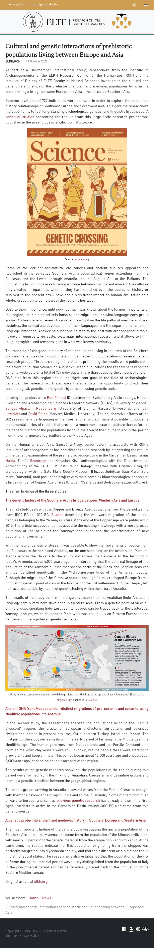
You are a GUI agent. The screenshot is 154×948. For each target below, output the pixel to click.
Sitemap (11, 935)
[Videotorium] (110, 4)
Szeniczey (38, 460)
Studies (57, 514)
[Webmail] (140, 4)
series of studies (19, 116)
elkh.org (41, 881)
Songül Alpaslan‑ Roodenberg (30, 408)
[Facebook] (104, 4)
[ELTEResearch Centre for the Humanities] (77, 22)
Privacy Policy (29, 935)
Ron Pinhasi (56, 397)
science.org (82, 259)
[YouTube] (116, 4)
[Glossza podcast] (134, 5)
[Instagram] (122, 4)
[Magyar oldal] (146, 5)
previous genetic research (78, 800)
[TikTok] (128, 4)
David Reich (38, 413)
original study (64, 699)
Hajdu (10, 460)
